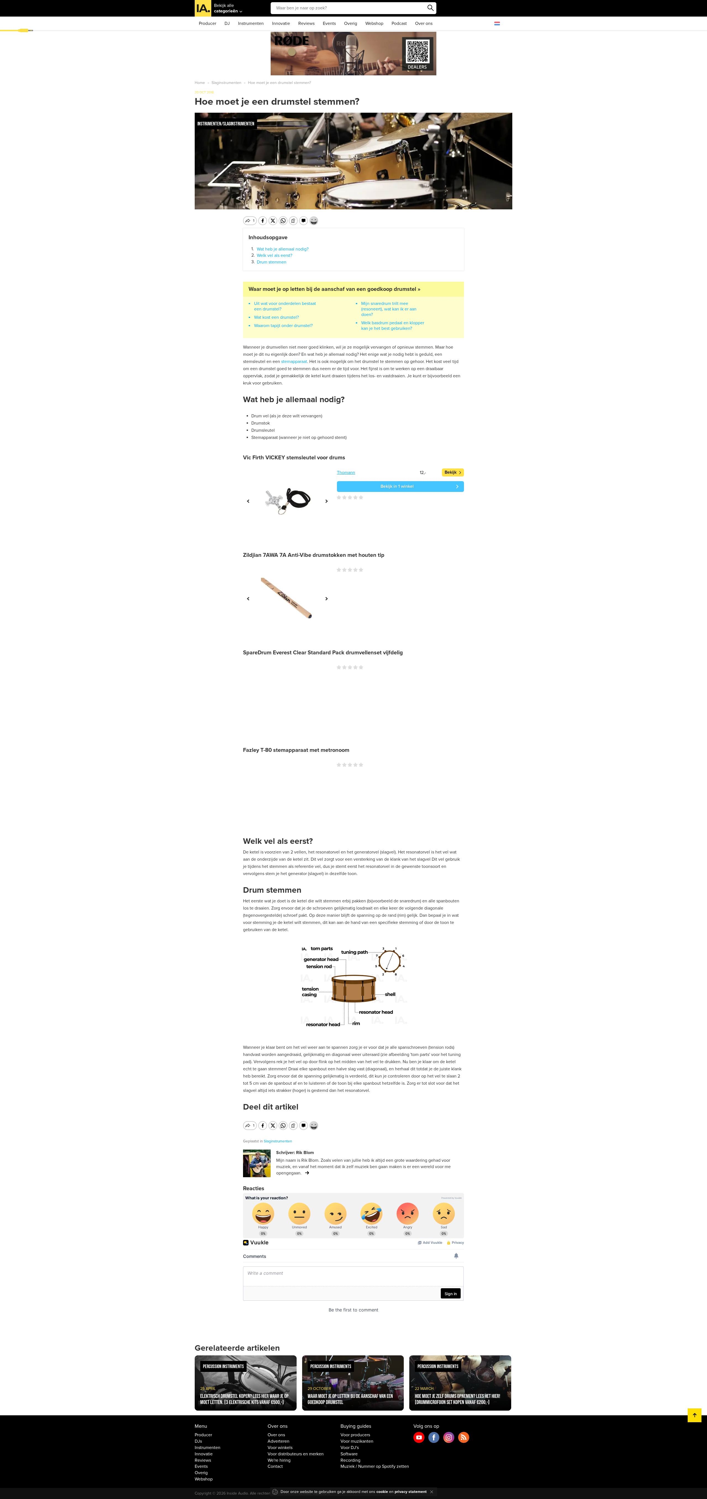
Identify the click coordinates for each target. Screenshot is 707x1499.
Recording (350, 1460)
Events (329, 23)
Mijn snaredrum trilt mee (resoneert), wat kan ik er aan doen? (388, 309)
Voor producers (355, 1435)
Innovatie (281, 23)
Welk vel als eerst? (274, 255)
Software (349, 1454)
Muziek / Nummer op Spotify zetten (375, 1466)
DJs (198, 1441)
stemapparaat (294, 361)
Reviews (306, 23)
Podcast (399, 23)
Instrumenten (251, 23)
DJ (227, 23)
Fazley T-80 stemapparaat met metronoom (296, 750)
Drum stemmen (271, 262)
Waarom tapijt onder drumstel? (283, 325)
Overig (350, 23)
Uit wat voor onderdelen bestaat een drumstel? (285, 306)
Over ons (423, 23)
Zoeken (430, 8)
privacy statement (411, 1491)
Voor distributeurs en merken (296, 1454)
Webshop (374, 23)
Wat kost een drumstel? (276, 317)
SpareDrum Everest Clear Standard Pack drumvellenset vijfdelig (323, 652)
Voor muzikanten (357, 1441)
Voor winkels (280, 1447)
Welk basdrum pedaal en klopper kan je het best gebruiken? (392, 325)
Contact (275, 1466)
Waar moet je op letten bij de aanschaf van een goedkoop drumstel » (335, 289)
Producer (207, 23)
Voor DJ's (350, 1447)
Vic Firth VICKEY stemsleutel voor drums (294, 457)
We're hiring (279, 1460)
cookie (382, 1491)
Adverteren (278, 1441)
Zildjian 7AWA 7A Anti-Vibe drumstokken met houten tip (313, 555)
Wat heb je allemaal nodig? (282, 249)
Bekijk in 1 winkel (397, 486)
